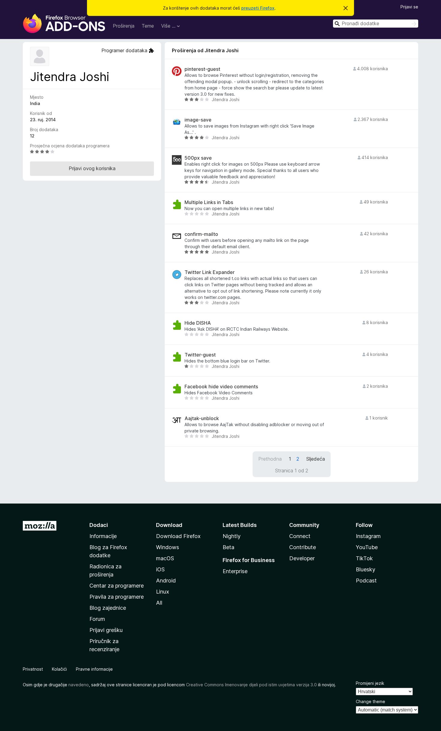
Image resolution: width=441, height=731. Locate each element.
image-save (198, 120)
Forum (97, 619)
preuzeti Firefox (257, 8)
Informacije (103, 536)
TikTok (364, 558)
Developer (302, 558)
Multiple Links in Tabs (208, 202)
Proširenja (123, 26)
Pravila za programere (116, 597)
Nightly (232, 536)
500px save (198, 158)
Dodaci (98, 525)
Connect (299, 536)
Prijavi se (409, 6)
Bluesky (365, 569)
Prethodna (270, 459)
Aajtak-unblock (201, 418)
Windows (167, 547)
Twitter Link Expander (209, 272)
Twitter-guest (200, 355)
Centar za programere (116, 585)
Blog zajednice (107, 608)
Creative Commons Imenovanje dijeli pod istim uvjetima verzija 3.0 (251, 684)
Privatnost (33, 669)
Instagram (368, 536)
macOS (165, 558)
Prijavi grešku (106, 630)
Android (166, 580)
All (159, 603)
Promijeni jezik (370, 683)
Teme (148, 26)
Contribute (302, 547)
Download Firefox (178, 536)
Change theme (370, 701)
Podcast (366, 580)
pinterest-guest (202, 69)
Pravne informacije (94, 669)
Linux (162, 591)
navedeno (78, 684)
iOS (160, 569)
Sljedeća (315, 459)
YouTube (367, 547)
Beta (228, 547)
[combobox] (375, 24)
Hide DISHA (197, 323)
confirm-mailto (201, 234)
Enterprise (235, 571)
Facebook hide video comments (221, 387)
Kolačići (59, 669)
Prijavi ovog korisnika (92, 168)
